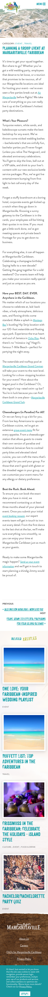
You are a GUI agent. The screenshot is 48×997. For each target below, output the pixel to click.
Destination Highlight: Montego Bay (23, 609)
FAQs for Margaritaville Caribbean (24, 952)
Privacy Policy (24, 959)
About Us (24, 939)
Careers (24, 945)
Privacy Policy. (25, 986)
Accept (25, 994)
